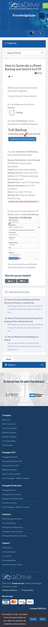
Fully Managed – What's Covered (15, 478)
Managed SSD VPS (9, 457)
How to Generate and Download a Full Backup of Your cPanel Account (23, 324)
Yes (11, 281)
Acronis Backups (9, 523)
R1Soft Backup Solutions (12, 519)
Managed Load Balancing (12, 498)
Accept (33, 619)
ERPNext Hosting (9, 470)
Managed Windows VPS (12, 461)
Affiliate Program (9, 432)
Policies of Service (9, 590)
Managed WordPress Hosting (14, 536)
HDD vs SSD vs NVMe (11, 474)
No (23, 281)
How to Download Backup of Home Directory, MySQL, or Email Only (23, 305)
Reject (42, 619)
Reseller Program (9, 437)
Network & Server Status (12, 564)
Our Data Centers (9, 428)
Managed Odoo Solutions (12, 531)
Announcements (9, 552)
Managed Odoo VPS (10, 465)
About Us (6, 420)
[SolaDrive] (24, 5)
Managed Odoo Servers (11, 494)
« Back (8, 359)
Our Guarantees (8, 441)
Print (39, 73)
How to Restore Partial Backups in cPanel (23, 343)
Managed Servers (9, 490)
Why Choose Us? (9, 424)
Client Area (7, 547)
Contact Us (6, 556)
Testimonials (7, 445)
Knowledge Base (9, 560)
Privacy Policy (27, 590)
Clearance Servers (9, 503)
